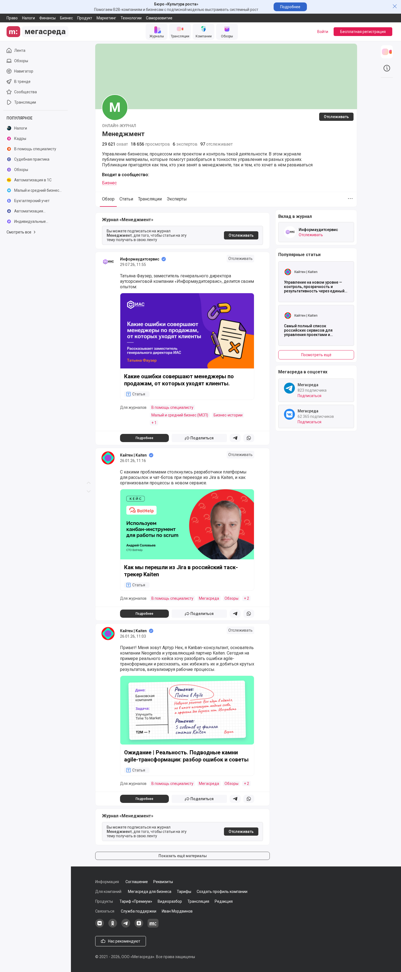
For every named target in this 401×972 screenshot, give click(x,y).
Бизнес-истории (228, 415)
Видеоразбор (170, 901)
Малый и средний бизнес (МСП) (179, 415)
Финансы (47, 18)
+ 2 (246, 598)
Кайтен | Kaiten (133, 455)
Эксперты (177, 199)
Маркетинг (106, 18)
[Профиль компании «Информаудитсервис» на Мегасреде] (108, 262)
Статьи (126, 199)
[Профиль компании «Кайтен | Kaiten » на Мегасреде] (108, 458)
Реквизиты (163, 882)
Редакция (224, 901)
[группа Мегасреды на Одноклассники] (112, 926)
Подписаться (309, 396)
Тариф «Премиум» (135, 901)
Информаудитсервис (139, 259)
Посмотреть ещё (316, 355)
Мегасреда (209, 598)
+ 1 (154, 423)
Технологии (131, 18)
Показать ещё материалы (182, 856)
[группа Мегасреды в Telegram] (125, 926)
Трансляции (150, 199)
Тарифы (184, 891)
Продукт (84, 18)
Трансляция (198, 901)
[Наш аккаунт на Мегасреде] (153, 926)
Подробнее (290, 7)
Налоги (28, 18)
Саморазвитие (159, 18)
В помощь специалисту (172, 407)
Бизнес (66, 18)
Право (12, 18)
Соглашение (136, 882)
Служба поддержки (138, 911)
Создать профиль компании (222, 891)
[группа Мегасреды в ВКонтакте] (99, 926)
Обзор (108, 199)
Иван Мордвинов (177, 911)
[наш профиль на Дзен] (138, 926)
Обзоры (231, 598)
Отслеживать (336, 117)
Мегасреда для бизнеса (149, 891)
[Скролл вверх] (88, 243)
